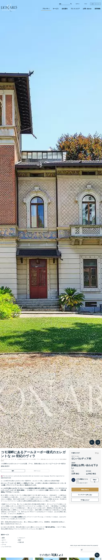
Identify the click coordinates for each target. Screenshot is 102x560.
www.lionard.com (6, 478)
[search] (71, 4)
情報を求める (85, 490)
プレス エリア (75, 8)
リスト (85, 4)
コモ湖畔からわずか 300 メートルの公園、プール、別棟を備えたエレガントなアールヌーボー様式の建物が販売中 (34, 460)
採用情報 (97, 8)
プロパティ (46, 8)
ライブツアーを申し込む (85, 495)
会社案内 (64, 8)
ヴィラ (12, 459)
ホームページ (4, 459)
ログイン (78, 4)
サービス (56, 8)
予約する (95, 480)
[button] (96, 453)
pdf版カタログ (85, 500)
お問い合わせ (87, 8)
